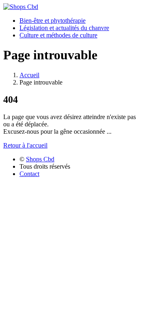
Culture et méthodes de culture (58, 35)
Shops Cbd (40, 159)
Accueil (29, 75)
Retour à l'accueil (25, 145)
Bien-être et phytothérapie (52, 20)
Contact (29, 173)
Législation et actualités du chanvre (64, 27)
